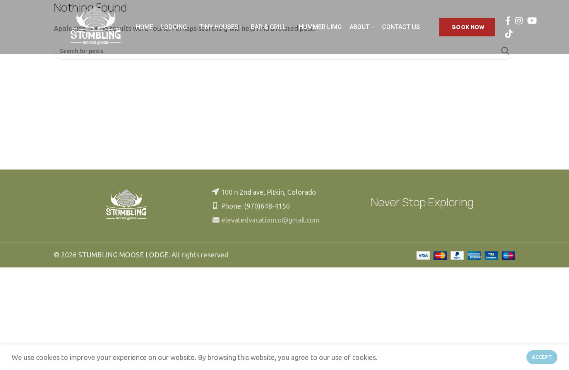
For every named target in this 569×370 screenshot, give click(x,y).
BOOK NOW (468, 27)
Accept (542, 357)
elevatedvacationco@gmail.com (270, 220)
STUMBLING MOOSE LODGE (123, 255)
